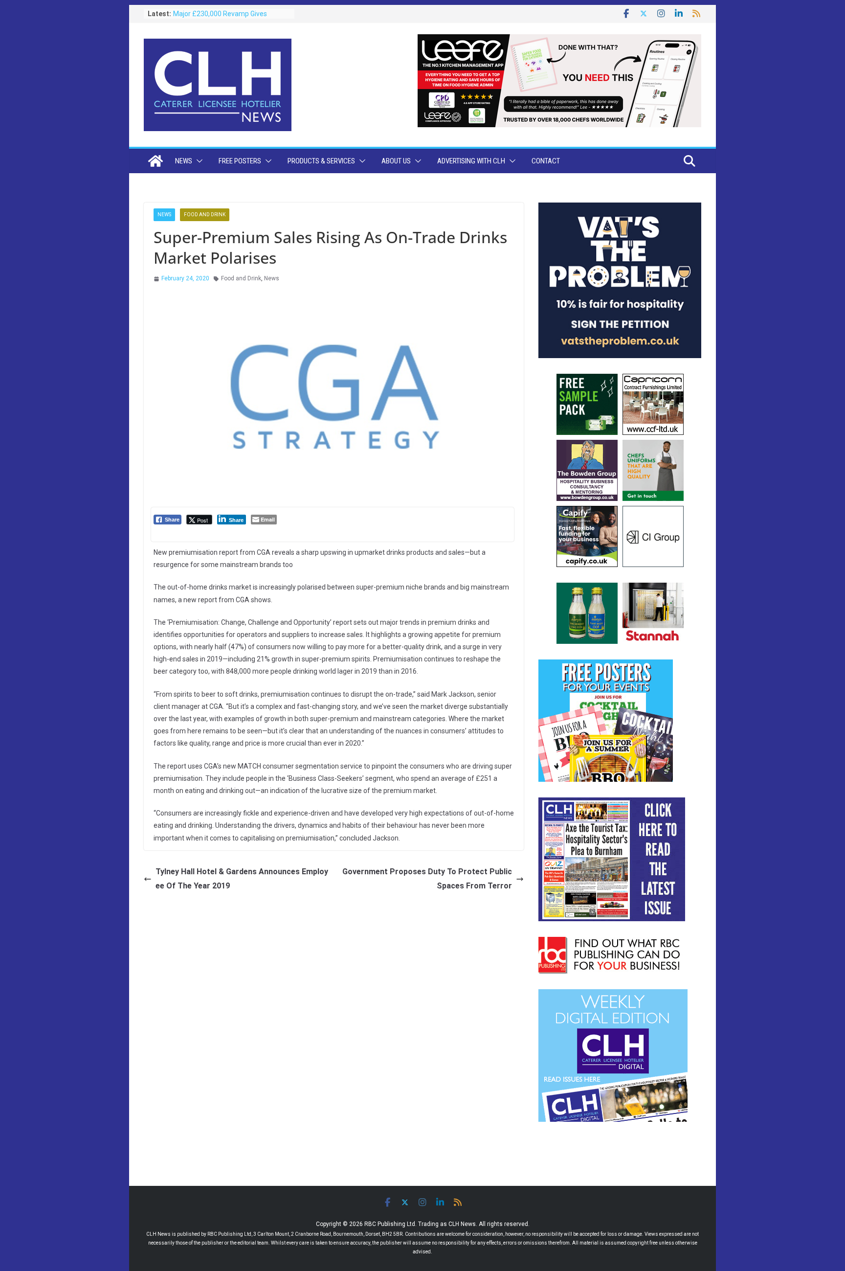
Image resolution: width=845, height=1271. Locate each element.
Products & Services (321, 161)
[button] (197, 161)
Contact (546, 161)
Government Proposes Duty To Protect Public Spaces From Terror (427, 878)
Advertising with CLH (471, 161)
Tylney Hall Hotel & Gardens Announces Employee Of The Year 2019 (242, 878)
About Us (396, 161)
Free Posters (240, 161)
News (183, 161)
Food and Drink (204, 214)
